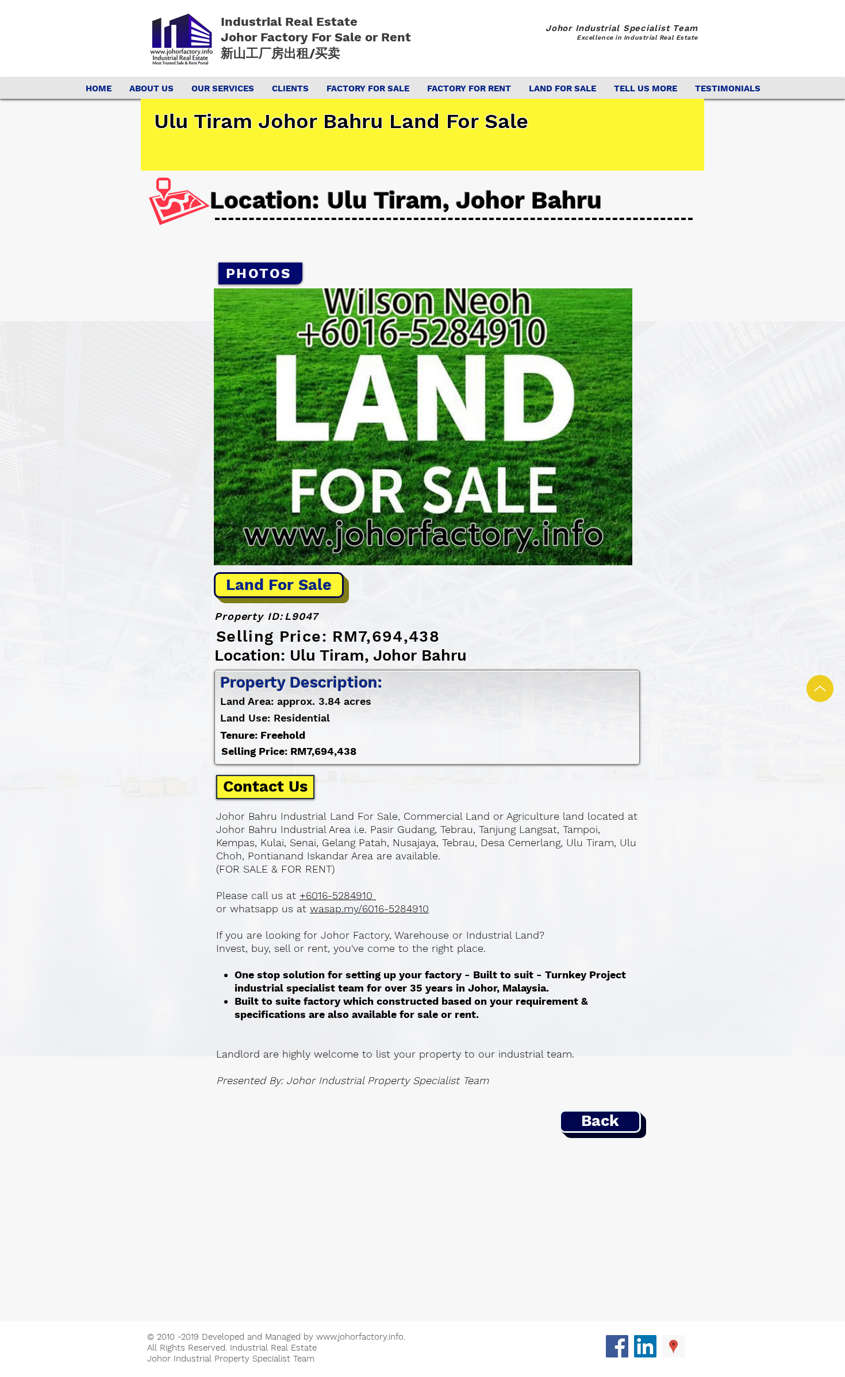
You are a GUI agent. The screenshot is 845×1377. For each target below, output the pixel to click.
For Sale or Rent (363, 37)
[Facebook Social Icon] (617, 1346)
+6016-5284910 (337, 895)
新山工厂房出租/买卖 (280, 53)
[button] (423, 426)
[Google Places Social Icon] (673, 1346)
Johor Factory (266, 37)
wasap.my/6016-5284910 (369, 908)
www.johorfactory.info (360, 1337)
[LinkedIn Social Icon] (645, 1346)
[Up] (820, 688)
